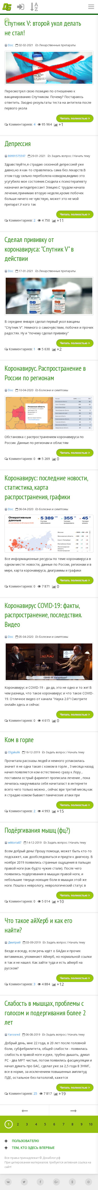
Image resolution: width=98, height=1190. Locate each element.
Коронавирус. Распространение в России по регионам (45, 373)
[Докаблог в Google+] (56, 1181)
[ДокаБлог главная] (7, 7)
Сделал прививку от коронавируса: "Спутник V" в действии (39, 249)
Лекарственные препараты (57, 45)
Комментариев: (21, 124)
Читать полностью (74, 118)
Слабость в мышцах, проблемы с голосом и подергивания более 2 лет (45, 1013)
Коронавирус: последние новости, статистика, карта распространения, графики (46, 487)
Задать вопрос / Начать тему (71, 156)
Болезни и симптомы (53, 390)
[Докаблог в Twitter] (24, 1181)
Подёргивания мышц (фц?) (37, 830)
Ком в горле (19, 739)
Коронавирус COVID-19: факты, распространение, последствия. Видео (43, 615)
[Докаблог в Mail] (88, 1181)
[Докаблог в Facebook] (40, 1181)
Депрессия (18, 143)
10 (91, 1124)
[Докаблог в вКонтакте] (8, 1181)
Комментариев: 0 (21, 458)
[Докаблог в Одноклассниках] (72, 1181)
